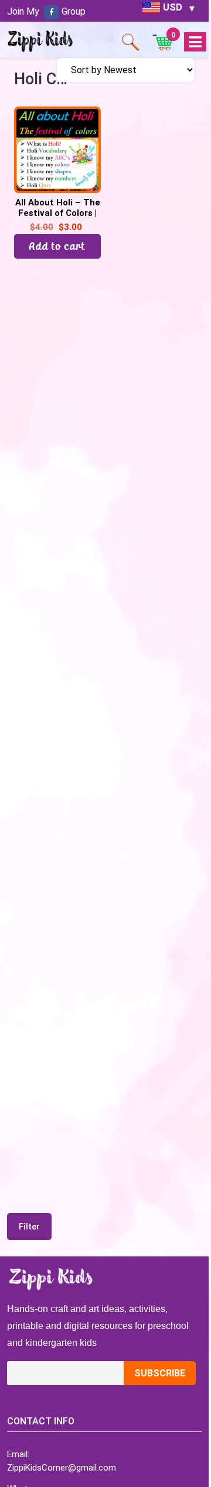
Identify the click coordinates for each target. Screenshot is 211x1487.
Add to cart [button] (57, 246)
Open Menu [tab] (195, 42)
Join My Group (46, 11)
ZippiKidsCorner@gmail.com (61, 1467)
